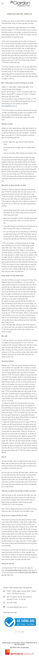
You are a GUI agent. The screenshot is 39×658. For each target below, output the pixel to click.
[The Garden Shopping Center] (20, 3)
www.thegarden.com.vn (9, 106)
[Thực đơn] (3, 3)
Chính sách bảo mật (9, 612)
